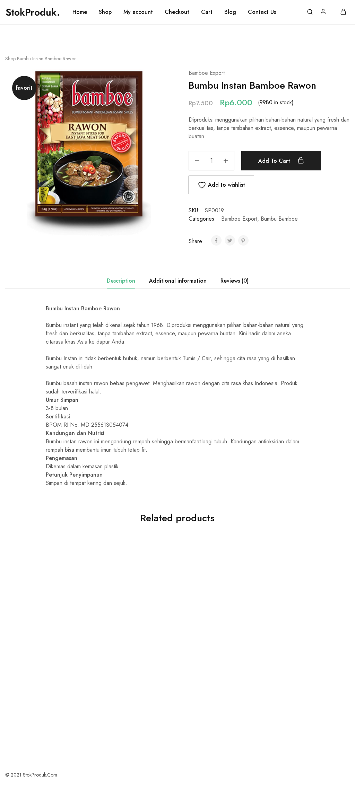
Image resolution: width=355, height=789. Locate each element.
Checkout (177, 12)
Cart (207, 12)
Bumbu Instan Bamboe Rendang (215, 635)
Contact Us (262, 12)
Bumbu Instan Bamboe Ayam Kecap (301, 635)
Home (79, 12)
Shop (105, 12)
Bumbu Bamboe (279, 219)
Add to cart (275, 161)
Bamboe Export (207, 73)
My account (138, 12)
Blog (230, 12)
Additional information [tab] (178, 281)
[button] (43, 617)
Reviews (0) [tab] (234, 281)
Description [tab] (121, 281)
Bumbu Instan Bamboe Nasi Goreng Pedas (129, 635)
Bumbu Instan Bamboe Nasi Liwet (43, 635)
